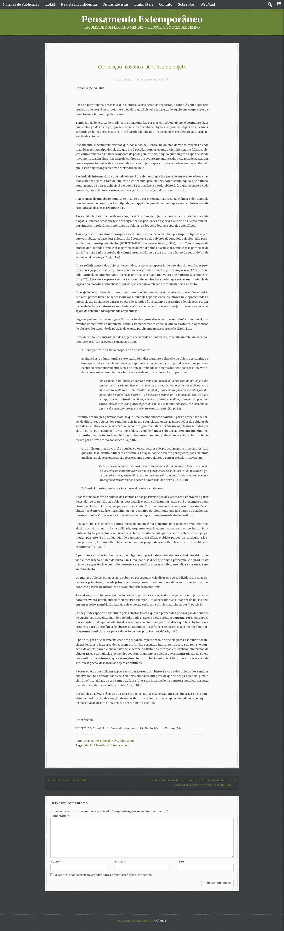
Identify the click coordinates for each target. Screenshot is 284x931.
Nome (55, 861)
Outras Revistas (116, 4)
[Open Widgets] (279, 4)
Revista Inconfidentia (79, 4)
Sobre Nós (186, 4)
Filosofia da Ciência (107, 745)
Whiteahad (126, 741)
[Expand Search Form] (269, 4)
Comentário (59, 816)
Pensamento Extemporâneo (142, 19)
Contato (165, 4)
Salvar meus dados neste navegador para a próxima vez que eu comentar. (103, 875)
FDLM (50, 4)
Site (181, 861)
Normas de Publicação (21, 4)
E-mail (120, 861)
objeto (125, 745)
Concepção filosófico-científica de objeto (142, 66)
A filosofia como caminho (70, 780)
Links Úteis (143, 4)
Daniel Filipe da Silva (104, 741)
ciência (88, 745)
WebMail (208, 4)
